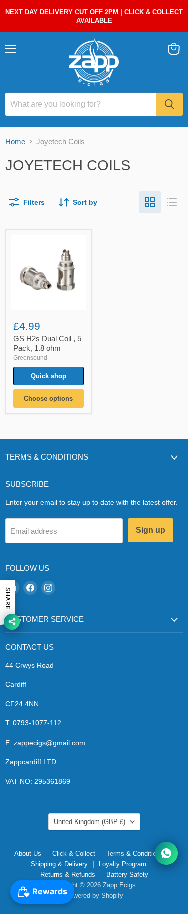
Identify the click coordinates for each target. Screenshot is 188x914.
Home (15, 141)
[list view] (172, 202)
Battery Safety (127, 874)
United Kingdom (89, 822)
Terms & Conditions (134, 853)
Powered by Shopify (94, 895)
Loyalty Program (122, 864)
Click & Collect (73, 853)
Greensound (30, 357)
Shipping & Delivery (59, 864)
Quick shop (48, 376)
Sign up (150, 530)
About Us (27, 853)
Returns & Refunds (67, 874)
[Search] (169, 104)
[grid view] (150, 202)
